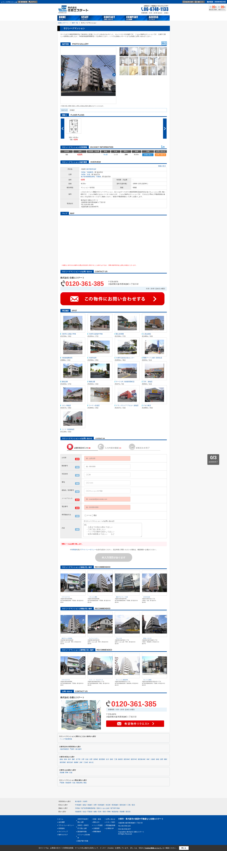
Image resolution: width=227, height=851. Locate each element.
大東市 (87, 169)
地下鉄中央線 (115, 808)
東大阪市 (78, 749)
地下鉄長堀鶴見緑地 (88, 176)
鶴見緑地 (79, 783)
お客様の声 (110, 828)
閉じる (183, 848)
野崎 (66, 772)
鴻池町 (89, 805)
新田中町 (134, 759)
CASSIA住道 (146, 597)
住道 (88, 174)
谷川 (107, 759)
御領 (157, 759)
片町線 (83, 172)
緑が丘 (91, 762)
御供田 (120, 759)
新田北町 (93, 169)
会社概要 (62, 822)
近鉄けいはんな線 (103, 808)
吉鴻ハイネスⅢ (147, 638)
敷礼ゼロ (96, 822)
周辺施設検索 (110, 825)
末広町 (108, 805)
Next (114, 74)
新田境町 (63, 762)
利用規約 (74, 549)
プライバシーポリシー (88, 549)
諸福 (61, 759)
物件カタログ (63, 835)
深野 (161, 759)
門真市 (72, 749)
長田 (104, 811)
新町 (111, 759)
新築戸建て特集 (82, 841)
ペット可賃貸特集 (66, 739)
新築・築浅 (97, 819)
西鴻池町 (115, 805)
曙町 (165, 759)
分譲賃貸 (96, 828)
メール (89, 515)
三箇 (115, 759)
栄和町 (95, 759)
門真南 (98, 176)
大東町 (153, 759)
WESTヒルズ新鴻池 (67, 638)
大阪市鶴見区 (64, 749)
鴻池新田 (90, 172)
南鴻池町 (101, 805)
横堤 (85, 783)
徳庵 (95, 811)
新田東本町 (142, 759)
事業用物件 (97, 831)
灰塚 (65, 759)
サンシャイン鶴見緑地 (122, 679)
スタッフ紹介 (110, 822)
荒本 (99, 811)
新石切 (128, 811)
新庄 (133, 805)
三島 (128, 805)
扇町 (73, 759)
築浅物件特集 (82, 831)
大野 (82, 759)
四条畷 (62, 772)
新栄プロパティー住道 (122, 597)
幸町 (148, 759)
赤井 (69, 759)
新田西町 (102, 759)
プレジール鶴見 (147, 679)
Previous (62, 74)
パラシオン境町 (93, 597)
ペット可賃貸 (98, 825)
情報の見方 (162, 166)
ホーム (61, 819)
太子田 (78, 759)
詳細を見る (148, 155)
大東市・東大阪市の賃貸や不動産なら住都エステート (141, 819)
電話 (95, 515)
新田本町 (127, 759)
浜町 (81, 762)
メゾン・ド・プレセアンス (96, 679)
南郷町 (76, 762)
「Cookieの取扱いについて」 (153, 848)
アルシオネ (119, 638)
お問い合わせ (160, 155)
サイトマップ (63, 831)
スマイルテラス (66, 597)
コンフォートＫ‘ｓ (93, 638)
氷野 (90, 759)
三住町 (85, 762)
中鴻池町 (78, 805)
